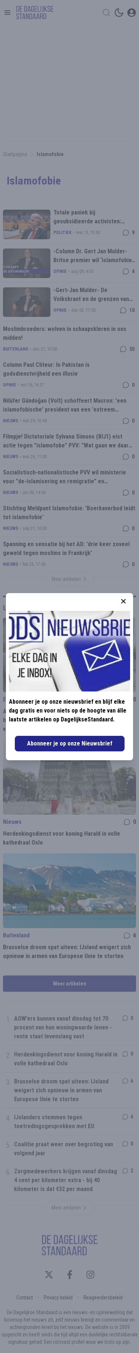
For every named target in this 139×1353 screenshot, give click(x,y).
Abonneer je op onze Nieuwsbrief (69, 743)
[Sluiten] (123, 601)
